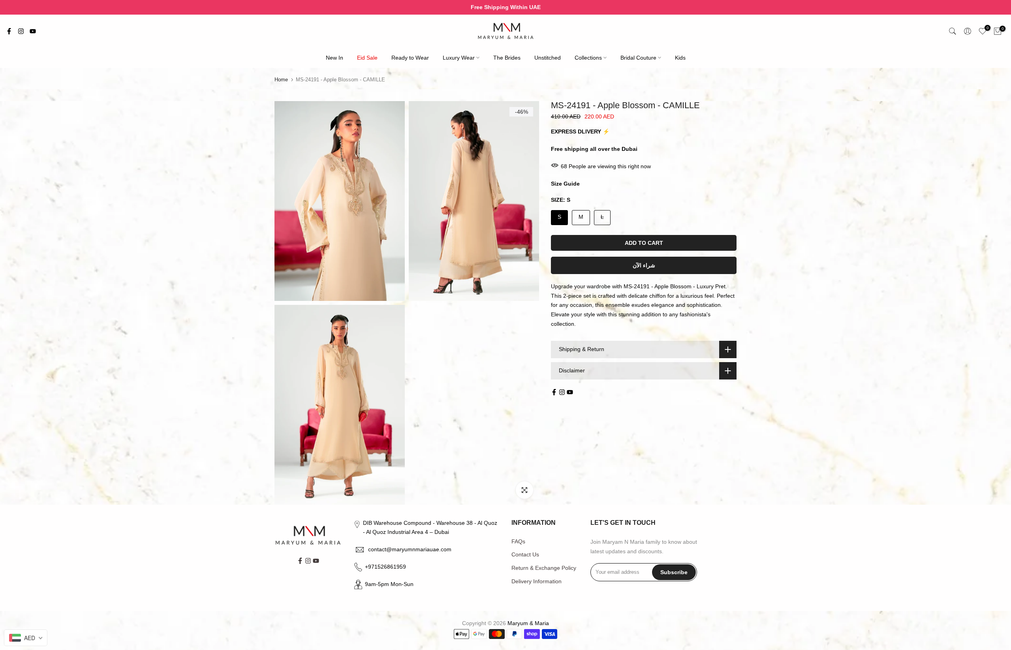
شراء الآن (644, 265)
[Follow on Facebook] (9, 31)
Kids (680, 57)
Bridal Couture (638, 57)
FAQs (518, 541)
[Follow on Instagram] (21, 31)
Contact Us (525, 554)
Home (281, 80)
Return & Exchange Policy (543, 568)
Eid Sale (367, 57)
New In (334, 57)
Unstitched (547, 57)
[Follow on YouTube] (33, 31)
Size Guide (565, 183)
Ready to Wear (410, 57)
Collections (588, 57)
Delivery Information (536, 581)
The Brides (507, 57)
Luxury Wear (459, 57)
